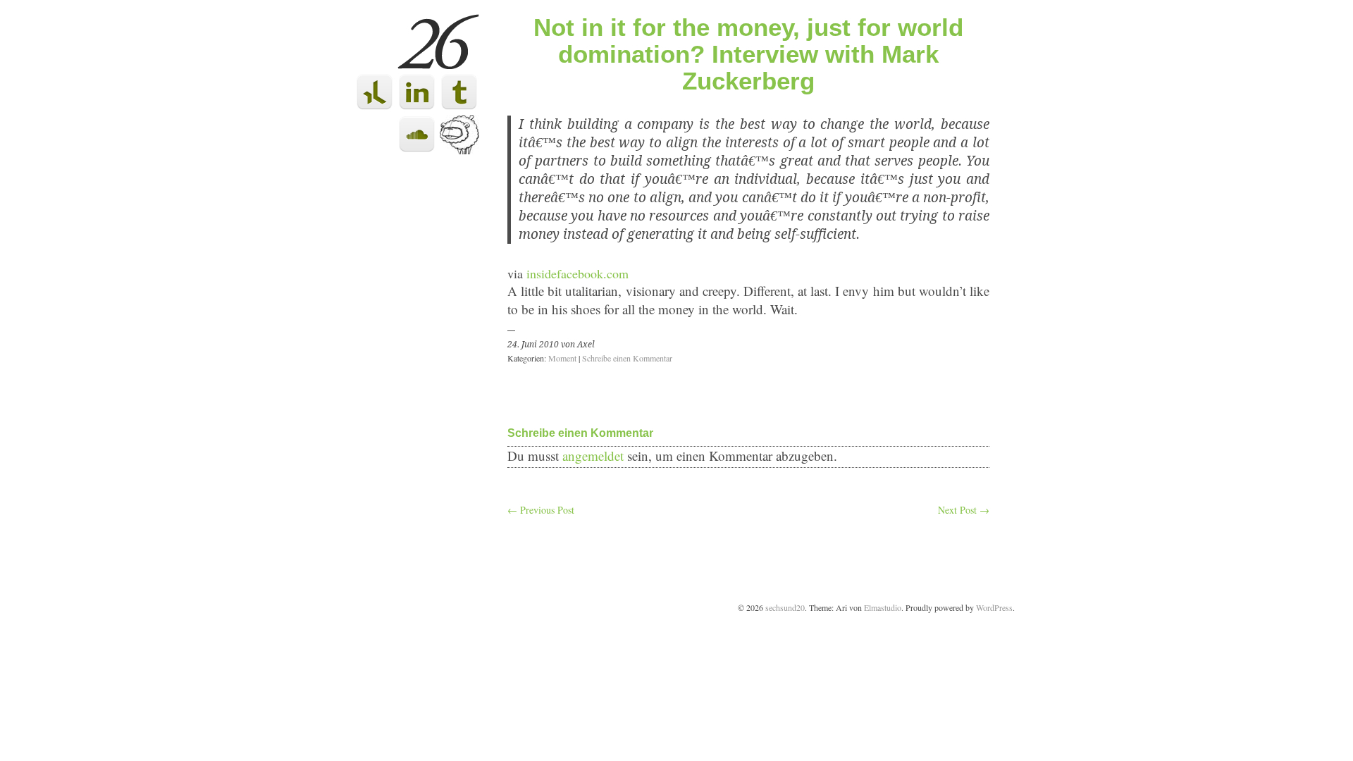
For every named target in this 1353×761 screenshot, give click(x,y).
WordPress (994, 607)
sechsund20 (785, 607)
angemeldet (593, 455)
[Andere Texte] (459, 149)
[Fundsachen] (459, 107)
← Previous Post (540, 509)
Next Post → (963, 509)
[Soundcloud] (417, 149)
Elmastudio (882, 607)
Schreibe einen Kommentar (627, 358)
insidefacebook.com (577, 273)
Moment (562, 358)
